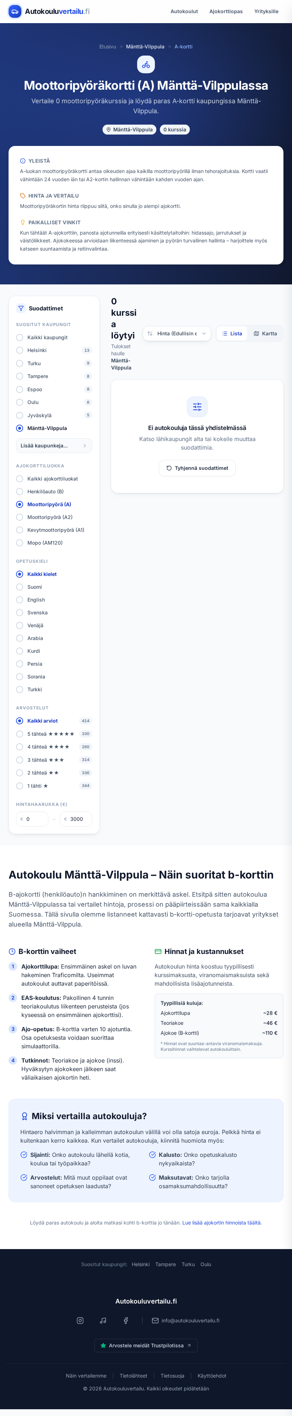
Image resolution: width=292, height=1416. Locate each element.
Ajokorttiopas (226, 11)
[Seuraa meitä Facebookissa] (126, 1320)
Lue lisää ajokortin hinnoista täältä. (222, 1223)
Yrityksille (266, 11)
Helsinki (141, 1264)
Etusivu (107, 46)
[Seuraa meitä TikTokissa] (103, 1320)
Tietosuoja (172, 1376)
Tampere (165, 1264)
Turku (188, 1264)
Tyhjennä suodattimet (201, 468)
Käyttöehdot (212, 1376)
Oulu (205, 1264)
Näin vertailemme (86, 1376)
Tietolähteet (133, 1376)
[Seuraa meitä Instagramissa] (80, 1320)
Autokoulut (184, 11)
